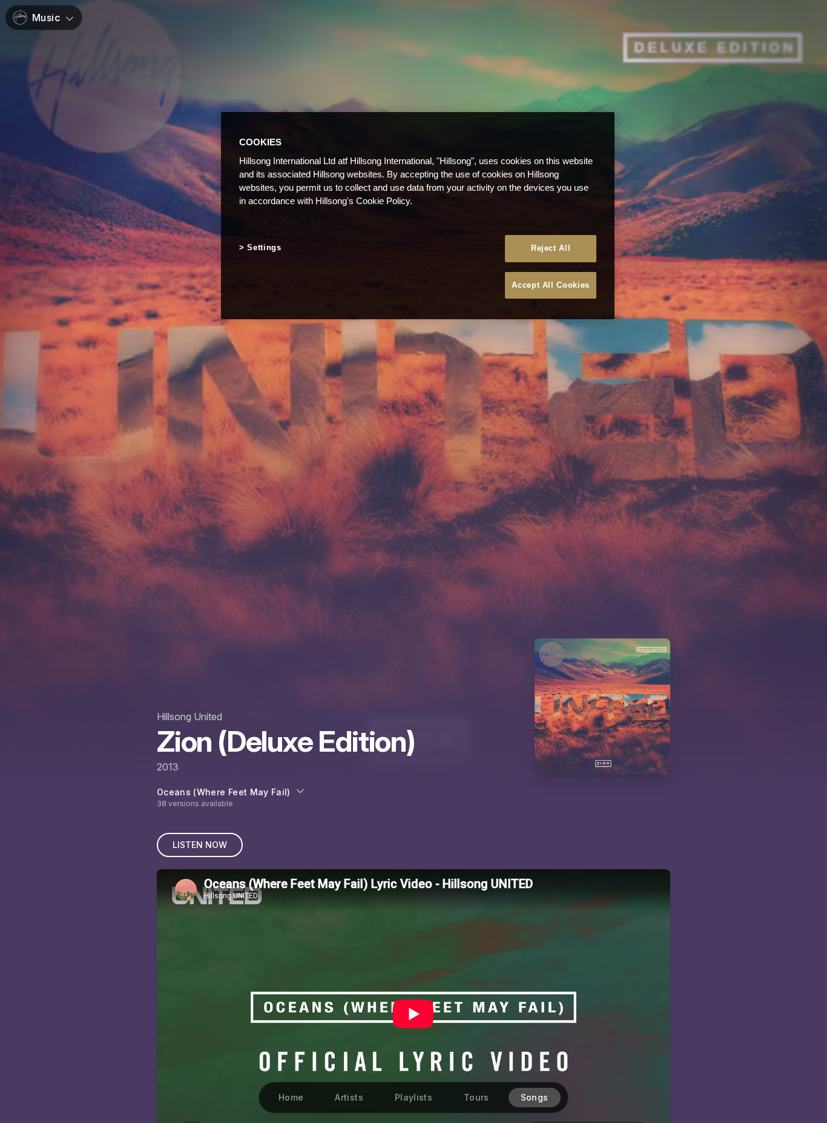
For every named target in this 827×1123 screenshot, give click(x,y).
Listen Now (200, 845)
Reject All (551, 248)
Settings (264, 248)
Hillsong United (189, 717)
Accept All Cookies (551, 285)
